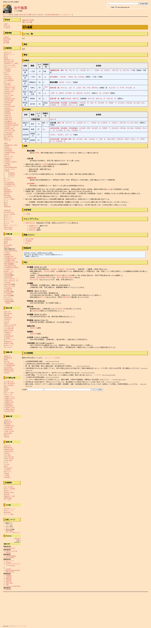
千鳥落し (53, 135)
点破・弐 (72, 88)
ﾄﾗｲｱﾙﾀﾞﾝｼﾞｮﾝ (11, 86)
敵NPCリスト (9, 138)
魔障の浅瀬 (9, 402)
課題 (16, 63)
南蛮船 (8, 71)
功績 (6, 188)
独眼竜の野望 (28, 20)
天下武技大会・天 (12, 279)
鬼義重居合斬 (54, 70)
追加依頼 (8, 512)
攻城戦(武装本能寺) (12, 125)
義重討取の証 (30, 223)
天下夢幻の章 (9, 381)
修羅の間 (9, 290)
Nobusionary (9, 227)
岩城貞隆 (69, 269)
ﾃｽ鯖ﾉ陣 (7, 28)
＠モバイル (8, 218)
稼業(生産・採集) (11, 145)
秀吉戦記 (9, 102)
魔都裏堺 (9, 404)
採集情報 (8, 190)
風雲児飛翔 (7, 39)
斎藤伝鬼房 (66, 297)
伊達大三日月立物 (11, 551)
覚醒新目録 (8, 358)
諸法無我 (121, 103)
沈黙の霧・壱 (116, 70)
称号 (6, 243)
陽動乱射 (8, 578)
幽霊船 (8, 112)
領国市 (8, 470)
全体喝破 (64, 105)
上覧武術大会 (9, 212)
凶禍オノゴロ (10, 127)
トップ (6, 14)
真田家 (7, 315)
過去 (12, 492)
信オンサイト (10, 528)
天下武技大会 (9, 136)
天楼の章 (8, 238)
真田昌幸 (9, 317)
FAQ (6, 56)
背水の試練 (29, 239)
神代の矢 (64, 88)
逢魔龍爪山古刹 (11, 258)
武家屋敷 (8, 195)
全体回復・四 (84, 103)
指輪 (7, 475)
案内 (10, 14)
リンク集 (8, 500)
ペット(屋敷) (10, 199)
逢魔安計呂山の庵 (12, 262)
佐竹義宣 (53, 269)
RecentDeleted (10, 548)
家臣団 (8, 167)
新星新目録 (8, 447)
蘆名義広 (61, 269)
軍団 (6, 391)
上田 (7, 321)
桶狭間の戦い (10, 426)
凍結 (21, 14)
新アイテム (8, 472)
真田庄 (8, 319)
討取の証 (8, 140)
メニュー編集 (9, 514)
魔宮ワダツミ (10, 396)
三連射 (78, 88)
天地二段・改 (73, 70)
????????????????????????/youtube (13, 564)
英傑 (7, 171)
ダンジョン (8, 82)
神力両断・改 (70, 93)
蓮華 (88, 128)
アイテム (8, 179)
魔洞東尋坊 (9, 406)
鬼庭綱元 (36, 311)
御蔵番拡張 (8, 192)
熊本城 (8, 114)
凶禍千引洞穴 (10, 408)
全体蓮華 (82, 128)
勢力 (7, 74)
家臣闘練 (14, 167)
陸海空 (8, 93)
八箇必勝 (82, 70)
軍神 (7, 154)
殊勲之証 (32, 230)
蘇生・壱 (64, 70)
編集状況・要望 (10, 496)
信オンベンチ (9, 510)
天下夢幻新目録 (10, 383)
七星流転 (8, 295)
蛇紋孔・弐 (135, 139)
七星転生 (12, 177)
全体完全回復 (54, 103)
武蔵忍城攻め (69, 277)
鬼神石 (14, 162)
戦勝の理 (53, 119)
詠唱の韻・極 (54, 88)
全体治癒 (79, 139)
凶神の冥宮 (9, 91)
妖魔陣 (8, 84)
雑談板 (7, 494)
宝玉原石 (32, 228)
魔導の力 (9, 158)
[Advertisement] (69, 608)
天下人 (7, 73)
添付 (34, 14)
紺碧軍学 (99, 375)
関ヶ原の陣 (27, 22)
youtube (8, 562)
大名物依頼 (9, 182)
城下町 (7, 193)
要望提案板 (8, 498)
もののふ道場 (10, 65)
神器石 (8, 164)
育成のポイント (10, 54)
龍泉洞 (8, 104)
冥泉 (15, 251)
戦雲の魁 (126, 70)
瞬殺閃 (61, 93)
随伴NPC (8, 165)
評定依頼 (9, 78)
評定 (6, 466)
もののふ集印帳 (10, 214)
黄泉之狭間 (9, 129)
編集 (16, 14)
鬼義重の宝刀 (33, 226)
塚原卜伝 (42, 297)
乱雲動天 (6, 37)
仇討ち (27, 243)
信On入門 (8, 52)
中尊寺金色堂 (10, 106)
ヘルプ (62, 14)
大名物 (8, 76)
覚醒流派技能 (10, 152)
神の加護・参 (130, 88)
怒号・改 (68, 135)
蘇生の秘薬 (134, 123)
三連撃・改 (54, 93)
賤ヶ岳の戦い (10, 431)
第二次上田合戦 (11, 325)
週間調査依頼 (10, 184)
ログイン (69, 14)
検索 (49, 14)
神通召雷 (120, 139)
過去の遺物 (8, 229)
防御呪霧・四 (60, 141)
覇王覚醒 (6, 43)
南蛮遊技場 (9, 336)
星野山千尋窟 (10, 88)
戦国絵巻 (8, 210)
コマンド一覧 (9, 221)
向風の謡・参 (111, 98)
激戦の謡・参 (100, 98)
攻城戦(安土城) (11, 123)
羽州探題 (28, 241)
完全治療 (64, 139)
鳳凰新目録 (8, 422)
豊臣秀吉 (39, 277)
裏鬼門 (127, 139)
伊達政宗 (58, 275)
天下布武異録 (9, 385)
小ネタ (7, 223)
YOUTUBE (9, 525)
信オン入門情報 (10, 489)
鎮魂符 (8, 303)
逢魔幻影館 (9, 256)
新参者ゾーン (10, 63)
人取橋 (27, 214)
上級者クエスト (11, 186)
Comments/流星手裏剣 (13, 586)
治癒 (85, 139)
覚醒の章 (8, 356)
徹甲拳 (61, 82)
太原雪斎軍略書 (11, 556)
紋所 (6, 203)
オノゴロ (9, 394)
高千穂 (8, 97)
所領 (7, 464)
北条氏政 (47, 271)
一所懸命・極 (98, 70)
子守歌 (122, 88)
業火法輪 (137, 103)
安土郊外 (11, 62)
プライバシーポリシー (18, 626)
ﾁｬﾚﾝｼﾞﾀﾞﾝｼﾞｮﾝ (11, 67)
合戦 (7, 80)
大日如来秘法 (73, 103)
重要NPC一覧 (9, 60)
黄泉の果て (9, 132)
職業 (6, 143)
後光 (142, 103)
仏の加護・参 (60, 130)
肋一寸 (89, 70)
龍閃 (65, 98)
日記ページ (8, 490)
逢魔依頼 (9, 121)
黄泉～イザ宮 (10, 89)
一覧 (45, 14)
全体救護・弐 (93, 139)
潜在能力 (9, 149)
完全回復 (64, 103)
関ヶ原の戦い (34, 279)
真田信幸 (8, 589)
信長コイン (8, 216)
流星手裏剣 (9, 583)
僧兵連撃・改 (102, 103)
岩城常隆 (45, 164)
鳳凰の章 (8, 420)
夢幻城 (8, 116)
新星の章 (8, 446)
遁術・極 (98, 93)
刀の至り (68, 82)
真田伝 (8, 108)
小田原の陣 (9, 457)
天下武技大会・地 (12, 280)
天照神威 (8, 580)
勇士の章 (8, 312)
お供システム (10, 169)
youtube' (8, 569)
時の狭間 (9, 460)
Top (15, 11)
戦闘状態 (8, 206)
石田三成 (60, 277)
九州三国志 (9, 95)
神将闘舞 (6, 41)
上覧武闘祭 (8, 134)
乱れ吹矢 (87, 93)
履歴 (30, 14)
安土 (6, 62)
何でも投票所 (9, 487)
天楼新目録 (8, 240)
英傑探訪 (12, 175)
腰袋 (7, 473)
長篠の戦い (9, 427)
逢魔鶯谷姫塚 (10, 260)
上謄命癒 (8, 577)
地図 (6, 58)
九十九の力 (9, 156)
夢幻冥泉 (9, 119)
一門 (6, 201)
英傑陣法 (12, 173)
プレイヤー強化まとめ (13, 532)
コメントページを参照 (52, 358)
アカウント (8, 219)
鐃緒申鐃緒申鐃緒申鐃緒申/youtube (13, 571)
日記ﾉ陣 (7, 26)
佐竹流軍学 (54, 77)
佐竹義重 (20, 8)
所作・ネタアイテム (11, 225)
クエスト (8, 180)
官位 (6, 205)
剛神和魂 (95, 88)
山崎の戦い (9, 429)
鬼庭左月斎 (61, 309)
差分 (25, 14)
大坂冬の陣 (9, 327)
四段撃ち (61, 135)
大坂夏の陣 (9, 328)
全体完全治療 (54, 139)
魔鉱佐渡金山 (10, 409)
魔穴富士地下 (10, 398)
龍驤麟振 (8, 575)
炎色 (43, 129)
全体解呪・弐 (54, 105)
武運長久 (107, 70)
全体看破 (81, 77)
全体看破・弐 (105, 123)
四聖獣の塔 (9, 110)
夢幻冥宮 (9, 117)
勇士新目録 (8, 314)
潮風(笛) (8, 553)
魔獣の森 (9, 400)
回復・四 (93, 103)
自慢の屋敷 (9, 531)
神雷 (84, 88)
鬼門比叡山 (9, 451)
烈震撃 (36, 153)
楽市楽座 (9, 197)
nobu (10, 626)
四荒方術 (8, 581)
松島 (7, 453)
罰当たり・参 (73, 105)
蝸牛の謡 (91, 98)
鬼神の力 (9, 162)
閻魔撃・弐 (113, 103)
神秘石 (8, 160)
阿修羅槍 (138, 128)
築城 (6, 241)
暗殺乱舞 (79, 93)
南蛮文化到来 (9, 330)
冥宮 (12, 251)
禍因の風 (110, 139)
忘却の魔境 (9, 101)
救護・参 (102, 139)
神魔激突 (8, 301)
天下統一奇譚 (10, 130)
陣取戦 (12, 80)
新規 (40, 14)
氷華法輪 (129, 103)
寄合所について (10, 509)
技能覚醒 (9, 151)
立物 (7, 584)
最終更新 (55, 14)
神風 (88, 88)
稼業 (6, 360)
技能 (7, 147)
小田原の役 (48, 277)
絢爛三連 (76, 98)
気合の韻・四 (113, 88)
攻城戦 (8, 69)
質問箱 (7, 492)
